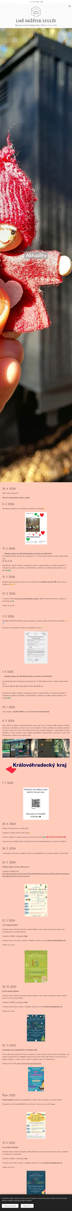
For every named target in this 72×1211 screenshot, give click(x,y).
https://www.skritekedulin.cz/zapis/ (26, 599)
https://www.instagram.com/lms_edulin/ (16, 498)
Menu (70, 6)
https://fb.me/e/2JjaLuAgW (31, 1064)
